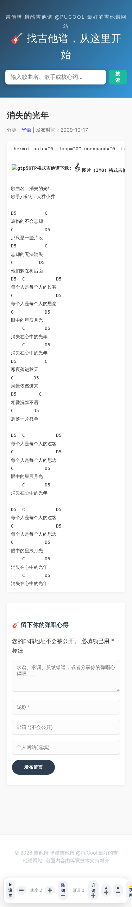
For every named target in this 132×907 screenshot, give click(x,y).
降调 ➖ (63, 890)
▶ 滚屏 (10, 890)
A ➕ (106, 890)
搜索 (117, 77)
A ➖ (117, 890)
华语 (26, 130)
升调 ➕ (93, 890)
